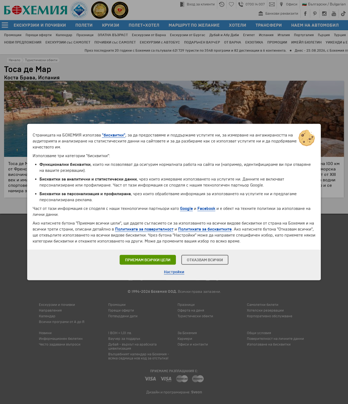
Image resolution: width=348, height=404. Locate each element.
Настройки (174, 272)
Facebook (206, 208)
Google (186, 208)
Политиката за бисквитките (205, 229)
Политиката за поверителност (144, 229)
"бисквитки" (113, 135)
